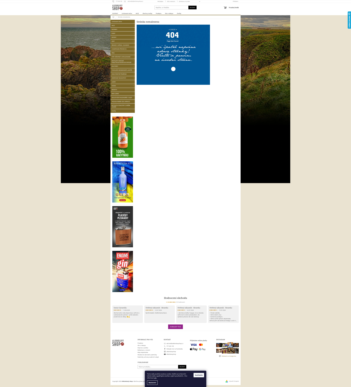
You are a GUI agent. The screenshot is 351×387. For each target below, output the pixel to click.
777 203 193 (170, 346)
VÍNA (113, 53)
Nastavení (152, 383)
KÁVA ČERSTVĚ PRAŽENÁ (119, 74)
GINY (113, 41)
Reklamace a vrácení (144, 350)
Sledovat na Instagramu (229, 356)
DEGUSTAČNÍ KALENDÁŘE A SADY (122, 97)
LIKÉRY (114, 82)
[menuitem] (115, 13)
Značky (114, 111)
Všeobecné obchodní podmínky (147, 355)
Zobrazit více (175, 327)
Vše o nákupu (171, 1)
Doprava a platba (184, 1)
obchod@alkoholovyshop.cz (174, 343)
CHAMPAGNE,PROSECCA (119, 49)
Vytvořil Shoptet (234, 381)
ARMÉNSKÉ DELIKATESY (119, 78)
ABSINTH (114, 90)
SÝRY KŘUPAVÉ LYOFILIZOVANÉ (121, 57)
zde (155, 378)
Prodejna (160, 1)
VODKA (114, 86)
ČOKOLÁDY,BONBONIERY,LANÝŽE (122, 70)
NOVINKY (114, 29)
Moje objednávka (143, 352)
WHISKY (114, 37)
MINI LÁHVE (115, 93)
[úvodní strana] (173, 54)
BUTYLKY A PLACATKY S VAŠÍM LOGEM (121, 106)
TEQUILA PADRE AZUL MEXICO (121, 101)
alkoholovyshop (171, 351)
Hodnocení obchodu (175, 298)
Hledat (192, 7)
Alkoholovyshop (171, 354)
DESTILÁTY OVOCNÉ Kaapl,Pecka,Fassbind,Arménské (121, 61)
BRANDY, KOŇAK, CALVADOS (120, 45)
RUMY (113, 33)
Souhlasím (199, 375)
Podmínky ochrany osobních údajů (148, 357)
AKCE (113, 25)
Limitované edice (117, 21)
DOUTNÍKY (115, 66)
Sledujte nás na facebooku (174, 349)
